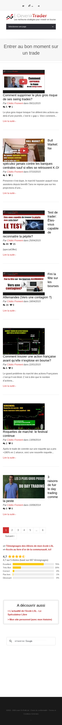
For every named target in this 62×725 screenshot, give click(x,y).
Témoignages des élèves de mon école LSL (30, 546)
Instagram (33, 5)
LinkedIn (38, 5)
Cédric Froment (15, 103)
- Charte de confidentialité (38, 710)
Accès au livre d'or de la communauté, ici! (28, 549)
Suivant (9, 536)
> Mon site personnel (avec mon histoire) (30, 619)
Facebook (24, 5)
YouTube (28, 5)
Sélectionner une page (17, 27)
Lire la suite (9, 121)
